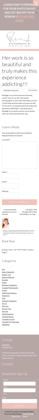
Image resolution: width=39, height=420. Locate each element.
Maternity (6, 296)
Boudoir (5, 280)
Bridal (4, 282)
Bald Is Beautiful (8, 272)
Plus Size (5, 306)
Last (4, 394)
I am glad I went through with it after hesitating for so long (28, 211)
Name (5, 172)
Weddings (6, 324)
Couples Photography (10, 288)
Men (3, 298)
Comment (6, 140)
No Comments (32, 90)
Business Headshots (9, 285)
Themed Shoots (8, 317)
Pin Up (4, 303)
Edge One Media (28, 414)
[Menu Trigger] (36, 3)
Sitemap (25, 416)
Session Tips (6, 309)
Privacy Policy (16, 416)
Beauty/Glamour (8, 277)
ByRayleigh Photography (11, 90)
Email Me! (6, 345)
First (5, 387)
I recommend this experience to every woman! (9, 211)
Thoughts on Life (8, 319)
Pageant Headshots (9, 301)
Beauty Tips (6, 275)
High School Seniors (9, 293)
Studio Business (8, 314)
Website (5, 191)
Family (4, 290)
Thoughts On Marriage (10, 322)
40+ (3, 269)
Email (4, 182)
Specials (5, 311)
